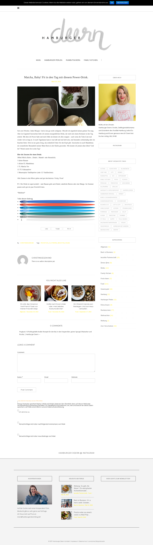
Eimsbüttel (104, 176)
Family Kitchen (105, 179)
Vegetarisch (104, 226)
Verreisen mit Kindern (120, 226)
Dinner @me (105, 263)
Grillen (114, 186)
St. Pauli (103, 219)
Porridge (103, 211)
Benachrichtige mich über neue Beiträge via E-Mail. (37, 436)
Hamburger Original (107, 194)
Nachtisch (128, 204)
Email (46, 377)
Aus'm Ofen (113, 168)
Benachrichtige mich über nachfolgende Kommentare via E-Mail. (42, 424)
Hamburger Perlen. (53, 60)
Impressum (74, 541)
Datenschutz (83, 541)
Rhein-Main (114, 211)
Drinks (120, 172)
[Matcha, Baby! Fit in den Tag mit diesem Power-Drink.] (56, 108)
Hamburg (104, 294)
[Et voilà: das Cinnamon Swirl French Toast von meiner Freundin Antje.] (29, 294)
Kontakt (67, 541)
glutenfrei (53, 243)
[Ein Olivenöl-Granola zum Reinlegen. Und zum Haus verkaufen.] (83, 294)
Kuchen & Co (104, 204)
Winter (115, 229)
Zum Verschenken (107, 326)
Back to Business (107, 252)
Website (74, 377)
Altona (102, 168)
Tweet (58, 229)
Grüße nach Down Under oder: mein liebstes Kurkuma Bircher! (56, 306)
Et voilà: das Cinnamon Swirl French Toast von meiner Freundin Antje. (29, 306)
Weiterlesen (122, 3)
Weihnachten (104, 229)
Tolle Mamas (123, 219)
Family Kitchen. (91, 60)
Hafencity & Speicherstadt (109, 190)
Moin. (38, 60)
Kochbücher (121, 201)
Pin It (69, 229)
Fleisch (124, 179)
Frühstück (44, 243)
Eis (113, 176)
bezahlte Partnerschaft (108, 257)
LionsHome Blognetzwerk (96, 541)
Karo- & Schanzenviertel (108, 197)
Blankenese (125, 168)
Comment (20, 352)
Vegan (67, 243)
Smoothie (61, 243)
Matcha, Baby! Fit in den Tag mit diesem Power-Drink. (56, 77)
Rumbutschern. (73, 60)
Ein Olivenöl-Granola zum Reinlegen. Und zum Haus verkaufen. (83, 306)
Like (46, 229)
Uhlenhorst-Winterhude (108, 222)
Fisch (116, 179)
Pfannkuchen (127, 208)
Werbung (104, 321)
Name (20, 377)
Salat (124, 211)
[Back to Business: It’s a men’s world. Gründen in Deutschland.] (66, 503)
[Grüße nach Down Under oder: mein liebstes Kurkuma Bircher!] (56, 294)
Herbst (121, 194)
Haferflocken (128, 190)
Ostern (115, 208)
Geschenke (126, 183)
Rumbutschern (106, 310)
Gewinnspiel (105, 289)
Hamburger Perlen (107, 300)
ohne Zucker (104, 208)
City (112, 172)
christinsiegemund (27, 243)
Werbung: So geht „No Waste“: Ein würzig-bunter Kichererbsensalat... (83, 488)
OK (112, 3)
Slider (102, 215)
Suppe (112, 219)
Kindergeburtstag (106, 201)
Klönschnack (105, 305)
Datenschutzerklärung (55, 407)
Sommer (122, 215)
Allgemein (22, 312)
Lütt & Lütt (116, 204)
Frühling (103, 183)
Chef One (103, 172)
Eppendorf (122, 176)
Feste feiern (105, 278)
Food (49, 312)
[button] (24, 202)
